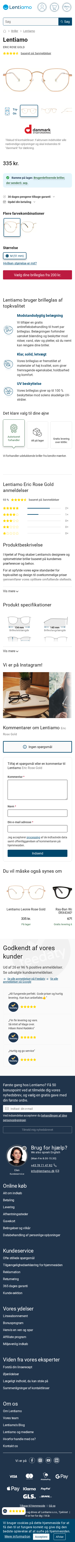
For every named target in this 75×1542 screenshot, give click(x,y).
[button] (29, 111)
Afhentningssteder (15, 1214)
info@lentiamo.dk (43, 1171)
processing (33, 837)
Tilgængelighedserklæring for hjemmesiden (32, 1265)
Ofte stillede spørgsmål (18, 1258)
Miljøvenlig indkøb (15, 1344)
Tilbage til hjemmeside (32, 1505)
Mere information (17, 1536)
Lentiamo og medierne (18, 1432)
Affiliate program (14, 1337)
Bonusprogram (13, 1323)
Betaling (8, 1200)
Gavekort (9, 1221)
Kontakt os (10, 1446)
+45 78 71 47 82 (41, 1165)
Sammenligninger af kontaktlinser (26, 1388)
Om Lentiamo (12, 1411)
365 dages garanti (15, 1286)
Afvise (59, 1537)
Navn (12, 806)
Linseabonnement (15, 1316)
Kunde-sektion (12, 1293)
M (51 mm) (17, 256)
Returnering (11, 1279)
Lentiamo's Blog (14, 1425)
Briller (14, 31)
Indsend (37, 853)
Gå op (52, 1505)
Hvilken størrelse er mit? (20, 263)
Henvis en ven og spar (18, 1330)
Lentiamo (29, 31)
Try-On (15, 111)
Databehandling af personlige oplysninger (31, 1235)
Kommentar (16, 777)
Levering (9, 1207)
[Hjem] (4, 31)
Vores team (11, 1418)
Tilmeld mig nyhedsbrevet (37, 1130)
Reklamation (11, 1272)
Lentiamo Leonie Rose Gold (26, 909)
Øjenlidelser (11, 1374)
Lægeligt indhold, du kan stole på (25, 1381)
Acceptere (41, 1537)
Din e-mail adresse (20, 822)
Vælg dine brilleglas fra (37, 274)
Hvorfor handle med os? (19, 1439)
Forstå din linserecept (17, 1367)
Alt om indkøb (12, 1193)
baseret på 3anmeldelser (36, 53)
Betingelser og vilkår (16, 1228)
